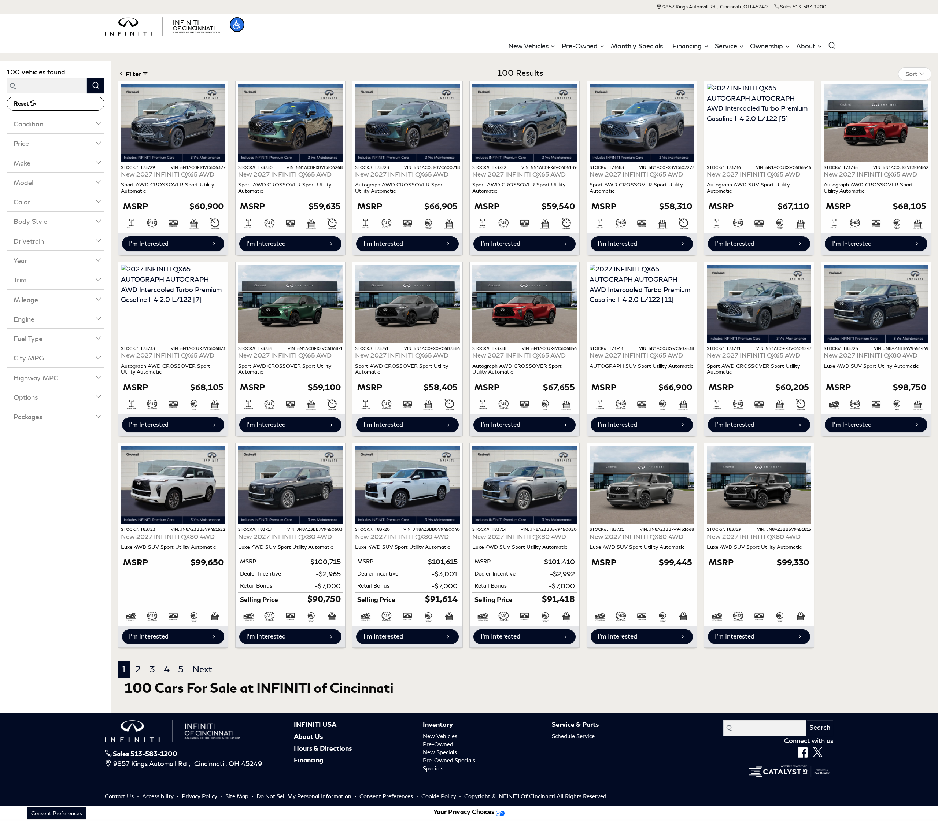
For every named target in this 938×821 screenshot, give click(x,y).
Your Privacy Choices (464, 812)
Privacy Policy (200, 796)
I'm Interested (149, 243)
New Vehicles (440, 736)
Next (202, 669)
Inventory (438, 724)
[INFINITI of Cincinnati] (162, 25)
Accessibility (158, 796)
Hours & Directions (323, 748)
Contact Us (120, 796)
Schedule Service (573, 736)
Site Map (237, 796)
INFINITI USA (315, 724)
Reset (22, 103)
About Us (308, 736)
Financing (309, 760)
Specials (433, 768)
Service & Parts (575, 724)
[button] (237, 24)
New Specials (440, 752)
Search (819, 728)
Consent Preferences (386, 796)
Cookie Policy (439, 796)
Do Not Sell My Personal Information (304, 796)
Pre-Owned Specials (449, 760)
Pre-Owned (438, 744)
